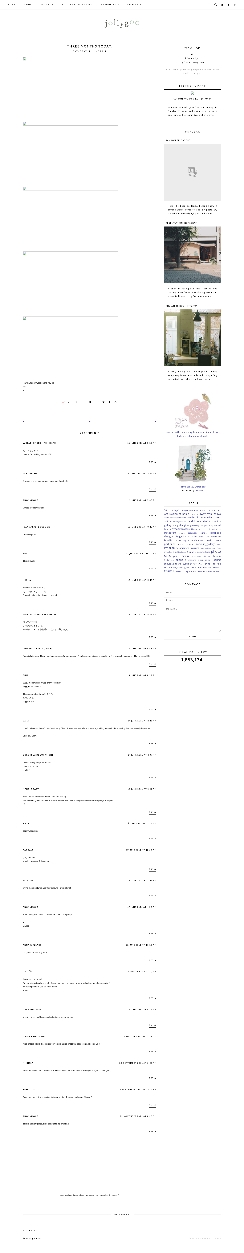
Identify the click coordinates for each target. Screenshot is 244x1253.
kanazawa (216, 537)
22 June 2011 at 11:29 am (141, 972)
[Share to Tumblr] (108, 402)
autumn (194, 514)
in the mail (204, 529)
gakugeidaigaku (173, 525)
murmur (190, 544)
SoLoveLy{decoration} (38, 755)
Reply (152, 462)
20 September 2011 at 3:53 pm (137, 1063)
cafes (217, 518)
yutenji (216, 572)
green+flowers (181, 529)
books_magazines (203, 518)
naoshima (195, 548)
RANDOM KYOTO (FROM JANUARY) (193, 99)
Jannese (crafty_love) (37, 649)
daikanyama (178, 521)
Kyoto (177, 540)
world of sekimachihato (39, 443)
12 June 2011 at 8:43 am (142, 527)
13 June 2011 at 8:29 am (141, 675)
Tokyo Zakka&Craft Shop (192, 487)
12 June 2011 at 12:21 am (141, 473)
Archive (132, 4)
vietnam (193, 572)
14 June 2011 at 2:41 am (142, 721)
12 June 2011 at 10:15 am (141, 553)
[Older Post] (155, 422)
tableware (198, 564)
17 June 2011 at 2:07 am (142, 880)
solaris (208, 560)
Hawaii (194, 529)
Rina (25, 675)
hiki (25, 580)
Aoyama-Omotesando (193, 510)
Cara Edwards (32, 1010)
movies (181, 544)
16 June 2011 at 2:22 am (142, 789)
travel (169, 572)
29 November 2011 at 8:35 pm (138, 1116)
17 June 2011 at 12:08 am (141, 850)
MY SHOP (47, 4)
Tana (26, 823)
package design (203, 552)
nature (208, 548)
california (168, 522)
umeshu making (181, 572)
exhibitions (206, 522)
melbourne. (197, 540)
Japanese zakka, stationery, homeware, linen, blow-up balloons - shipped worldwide (192, 434)
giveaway (194, 525)
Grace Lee (199, 491)
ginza (186, 525)
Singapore (190, 560)
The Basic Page (211, 1238)
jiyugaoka (181, 537)
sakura (185, 556)
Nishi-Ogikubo (180, 552)
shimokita (216, 556)
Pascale (28, 850)
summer (187, 564)
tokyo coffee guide (181, 568)
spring (217, 560)
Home (11, 4)
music (218, 544)
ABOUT (28, 4)
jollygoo (38, 1238)
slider (200, 560)
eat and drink (191, 521)
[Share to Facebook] (75, 402)
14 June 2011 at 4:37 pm (142, 755)
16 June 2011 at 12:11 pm (141, 823)
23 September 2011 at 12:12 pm (137, 1090)
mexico (210, 540)
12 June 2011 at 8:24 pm (142, 614)
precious (29, 1090)
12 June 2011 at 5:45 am (141, 500)
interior (182, 533)
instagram (170, 533)
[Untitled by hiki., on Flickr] (70, 60)
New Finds (216, 548)
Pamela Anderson (34, 1036)
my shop (169, 548)
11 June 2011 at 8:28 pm (141, 443)
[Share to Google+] (115, 402)
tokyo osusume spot (201, 568)
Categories (108, 4)
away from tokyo (210, 514)
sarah (27, 721)
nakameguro (182, 548)
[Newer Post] (24, 422)
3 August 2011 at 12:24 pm (140, 1036)
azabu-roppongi (171, 518)
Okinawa (191, 552)
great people (205, 525)
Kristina (28, 880)
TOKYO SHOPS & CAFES (77, 4)
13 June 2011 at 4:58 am (141, 649)
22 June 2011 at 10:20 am (141, 945)
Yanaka (209, 572)
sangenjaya (196, 556)
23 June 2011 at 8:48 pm (141, 1010)
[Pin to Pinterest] (89, 402)
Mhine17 (28, 1063)
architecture (215, 510)
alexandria (30, 473)
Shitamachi (169, 560)
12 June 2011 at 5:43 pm (142, 580)
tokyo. (217, 567)
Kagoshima (192, 537)
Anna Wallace (32, 945)
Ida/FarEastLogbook (36, 527)
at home (184, 514)
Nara (202, 548)
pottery (176, 556)
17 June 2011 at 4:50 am (141, 907)
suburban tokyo (172, 564)
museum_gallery (205, 544)
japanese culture (198, 533)
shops (179, 560)
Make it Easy (31, 789)
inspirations (216, 529)
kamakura (204, 537)
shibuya (206, 556)
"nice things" (171, 510)
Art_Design (171, 514)
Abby (26, 553)
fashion (216, 521)
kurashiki (168, 540)
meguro (186, 540)
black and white (185, 518)
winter (201, 571)
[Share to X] (102, 402)
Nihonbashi (169, 552)
